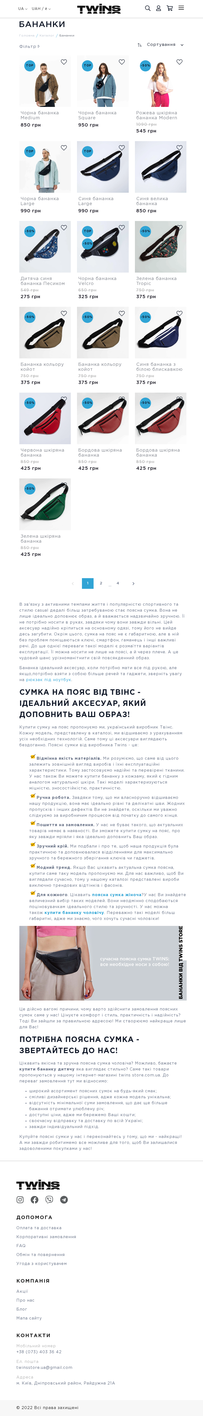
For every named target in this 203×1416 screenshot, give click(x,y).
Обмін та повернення (40, 1255)
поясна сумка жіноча (116, 895)
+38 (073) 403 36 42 (39, 1352)
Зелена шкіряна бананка (41, 539)
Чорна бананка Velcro (97, 281)
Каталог (47, 35)
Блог (21, 1309)
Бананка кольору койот (42, 367)
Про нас (25, 1300)
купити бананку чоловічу (74, 913)
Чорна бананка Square (97, 115)
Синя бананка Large (96, 201)
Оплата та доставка (39, 1228)
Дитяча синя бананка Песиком (43, 281)
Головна (27, 35)
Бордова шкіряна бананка (100, 452)
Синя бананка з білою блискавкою (159, 367)
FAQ (21, 1246)
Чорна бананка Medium (40, 115)
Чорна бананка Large (40, 201)
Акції (22, 1291)
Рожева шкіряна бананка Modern (157, 115)
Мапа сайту (29, 1318)
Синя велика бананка (152, 201)
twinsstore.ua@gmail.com (44, 1368)
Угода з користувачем (41, 1264)
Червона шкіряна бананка (43, 452)
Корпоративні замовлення (46, 1237)
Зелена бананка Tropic (156, 281)
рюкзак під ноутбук (48, 680)
